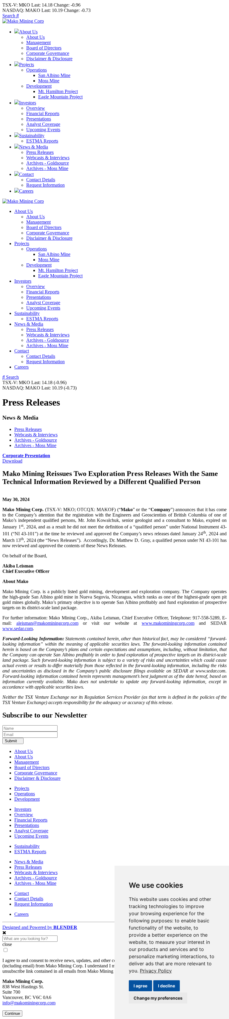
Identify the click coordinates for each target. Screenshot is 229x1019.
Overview (35, 108)
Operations (36, 69)
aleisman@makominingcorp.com (47, 623)
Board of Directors (43, 47)
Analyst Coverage (43, 124)
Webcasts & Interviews (47, 157)
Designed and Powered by (39, 927)
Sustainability (27, 313)
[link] (156, 971)
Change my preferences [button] (158, 998)
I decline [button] (166, 985)
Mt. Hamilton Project (58, 91)
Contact (21, 350)
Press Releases (40, 152)
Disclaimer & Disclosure (49, 58)
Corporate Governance (47, 53)
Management (38, 42)
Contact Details (40, 179)
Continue (12, 1013)
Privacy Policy (156, 971)
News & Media (28, 324)
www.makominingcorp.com (168, 623)
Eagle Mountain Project (60, 96)
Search (9, 15)
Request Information (45, 185)
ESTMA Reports (42, 140)
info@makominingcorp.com (28, 1002)
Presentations (38, 118)
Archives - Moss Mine (47, 168)
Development (39, 86)
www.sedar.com (17, 628)
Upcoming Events (43, 129)
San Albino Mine (54, 75)
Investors (22, 281)
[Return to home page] (23, 21)
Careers (21, 366)
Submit (11, 741)
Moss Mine (48, 80)
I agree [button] (140, 985)
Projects (21, 243)
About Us (35, 37)
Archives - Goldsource (47, 163)
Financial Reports (42, 113)
